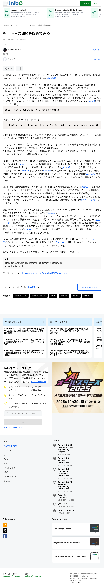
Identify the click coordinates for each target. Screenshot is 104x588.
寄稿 (5, 464)
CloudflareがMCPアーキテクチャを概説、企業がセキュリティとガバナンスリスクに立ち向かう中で (70, 353)
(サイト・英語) (88, 200)
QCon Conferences (11, 455)
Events (6, 459)
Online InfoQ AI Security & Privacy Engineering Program (66, 448)
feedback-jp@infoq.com (11, 576)
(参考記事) (51, 78)
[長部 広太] (5, 59)
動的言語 (31, 287)
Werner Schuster (14, 50)
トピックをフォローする (89, 287)
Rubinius (87, 295)
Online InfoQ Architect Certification (64, 460)
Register (85, 3)
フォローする (96, 50)
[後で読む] (19, 68)
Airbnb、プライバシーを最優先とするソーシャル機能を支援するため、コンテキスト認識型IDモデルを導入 (70, 342)
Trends (75, 295)
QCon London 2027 (67, 510)
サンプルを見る (38, 381)
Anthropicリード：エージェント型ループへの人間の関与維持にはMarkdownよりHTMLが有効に (24, 342)
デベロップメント (20, 295)
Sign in (96, 3)
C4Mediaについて (11, 477)
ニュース (23, 25)
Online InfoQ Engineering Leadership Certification (64, 472)
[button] (23, 422)
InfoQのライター (10, 468)
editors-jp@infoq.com (33, 576)
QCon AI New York (66, 504)
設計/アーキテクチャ (38, 295)
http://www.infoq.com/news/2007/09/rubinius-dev (45, 273)
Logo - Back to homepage (16, 3)
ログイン (7, 450)
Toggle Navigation (5, 3)
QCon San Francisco (62, 496)
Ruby (53, 295)
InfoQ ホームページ (10, 25)
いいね (10, 68)
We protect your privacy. (13, 428)
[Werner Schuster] (5, 50)
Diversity (7, 481)
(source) (91, 101)
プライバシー (75, 583)
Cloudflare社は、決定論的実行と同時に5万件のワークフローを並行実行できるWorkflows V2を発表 (69, 331)
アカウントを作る (11, 446)
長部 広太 (11, 59)
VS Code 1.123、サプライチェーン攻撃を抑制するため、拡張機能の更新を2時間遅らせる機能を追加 (24, 331)
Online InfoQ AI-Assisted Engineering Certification (65, 485)
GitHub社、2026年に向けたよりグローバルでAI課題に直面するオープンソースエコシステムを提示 (24, 353)
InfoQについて (9, 472)
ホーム (6, 442)
